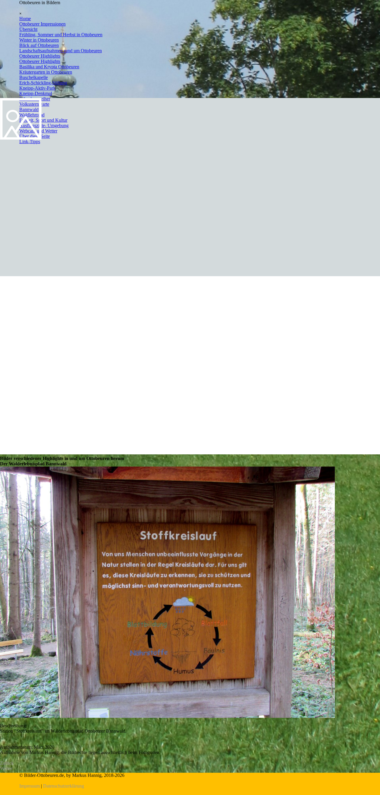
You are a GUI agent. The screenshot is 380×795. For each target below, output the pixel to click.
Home (25, 18)
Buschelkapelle (33, 77)
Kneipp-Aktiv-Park (37, 88)
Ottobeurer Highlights (39, 56)
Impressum (29, 785)
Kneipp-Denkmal (35, 93)
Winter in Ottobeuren (39, 39)
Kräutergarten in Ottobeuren (45, 72)
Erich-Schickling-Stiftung (43, 82)
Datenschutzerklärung (63, 785)
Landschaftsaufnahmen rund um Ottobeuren (60, 50)
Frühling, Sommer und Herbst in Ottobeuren (60, 34)
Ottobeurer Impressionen (42, 23)
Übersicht (28, 29)
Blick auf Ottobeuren (39, 45)
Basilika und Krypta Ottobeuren (49, 66)
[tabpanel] (190, 781)
